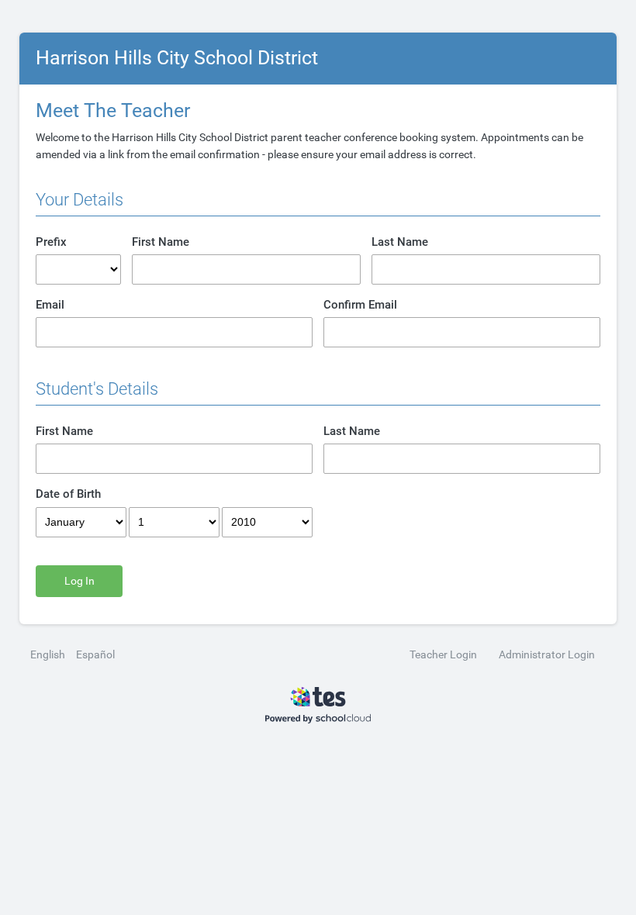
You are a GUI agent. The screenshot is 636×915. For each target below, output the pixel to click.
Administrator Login (547, 654)
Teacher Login (443, 654)
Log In (79, 581)
